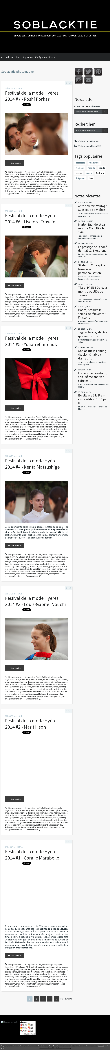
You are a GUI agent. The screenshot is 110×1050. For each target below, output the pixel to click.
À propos (28, 57)
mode (40, 174)
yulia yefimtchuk (56, 184)
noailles (64, 176)
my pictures (43, 191)
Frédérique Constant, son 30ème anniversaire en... (92, 376)
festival (33, 174)
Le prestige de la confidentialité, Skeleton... (93, 248)
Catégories (41, 57)
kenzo (55, 181)
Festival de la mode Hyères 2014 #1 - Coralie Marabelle (32, 855)
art (63, 191)
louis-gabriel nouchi (24, 186)
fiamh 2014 (14, 174)
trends (91, 167)
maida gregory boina (22, 181)
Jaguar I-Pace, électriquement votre (92, 334)
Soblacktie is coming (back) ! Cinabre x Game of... (92, 354)
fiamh (22, 174)
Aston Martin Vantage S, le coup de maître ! (92, 208)
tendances (94, 162)
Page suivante (66, 999)
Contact (53, 57)
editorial (80, 162)
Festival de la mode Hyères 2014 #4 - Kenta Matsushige (32, 464)
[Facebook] (79, 72)
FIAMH (38, 172)
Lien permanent (15, 172)
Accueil (5, 57)
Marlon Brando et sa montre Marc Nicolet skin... (92, 228)
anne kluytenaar (39, 186)
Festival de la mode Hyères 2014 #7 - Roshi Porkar (31, 96)
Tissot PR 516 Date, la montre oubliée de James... (92, 291)
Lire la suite (16, 163)
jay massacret (32, 184)
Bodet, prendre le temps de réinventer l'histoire (91, 313)
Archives (16, 57)
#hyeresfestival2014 (29, 191)
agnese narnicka (55, 188)
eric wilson (43, 184)
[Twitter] (88, 72)
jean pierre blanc (43, 176)
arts (6, 193)
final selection (46, 179)
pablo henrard (42, 188)
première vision (15, 193)
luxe (91, 178)
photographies (55, 191)
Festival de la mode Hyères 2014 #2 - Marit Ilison (31, 724)
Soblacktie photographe (52, 172)
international (48, 174)
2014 (28, 174)
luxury (79, 173)
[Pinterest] (98, 72)
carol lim (35, 181)
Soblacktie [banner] (55, 26)
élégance (80, 178)
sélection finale (33, 179)
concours (22, 179)
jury (11, 181)
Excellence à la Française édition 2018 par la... (93, 399)
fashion (23, 176)
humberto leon (46, 181)
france (14, 179)
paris (89, 173)
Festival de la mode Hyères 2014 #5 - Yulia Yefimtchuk (31, 341)
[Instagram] (79, 80)
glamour (80, 167)
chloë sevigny (20, 184)
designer (31, 176)
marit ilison (51, 186)
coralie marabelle (18, 188)
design (8, 179)
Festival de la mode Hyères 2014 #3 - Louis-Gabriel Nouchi (35, 601)
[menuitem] (6, 57)
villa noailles (55, 176)
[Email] (88, 80)
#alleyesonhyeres (12, 191)
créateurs (9, 176)
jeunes (64, 174)
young (16, 176)
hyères (58, 174)
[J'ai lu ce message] (107, 1046)
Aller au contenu (8, 2)
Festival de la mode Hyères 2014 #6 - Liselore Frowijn (31, 219)
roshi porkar (30, 188)
